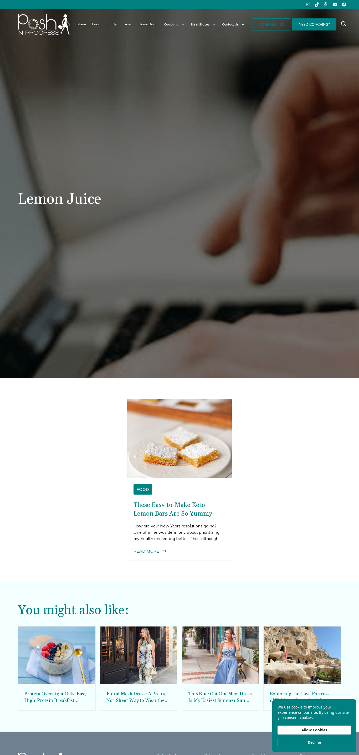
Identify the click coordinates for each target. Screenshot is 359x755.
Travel (127, 24)
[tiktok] (317, 4)
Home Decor (148, 24)
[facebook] (344, 4)
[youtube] (335, 4)
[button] (174, 24)
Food (96, 24)
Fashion (80, 24)
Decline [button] (314, 742)
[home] (44, 24)
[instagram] (308, 4)
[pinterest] (326, 4)
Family (112, 24)
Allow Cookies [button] (314, 729)
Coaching (171, 24)
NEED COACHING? (314, 24)
